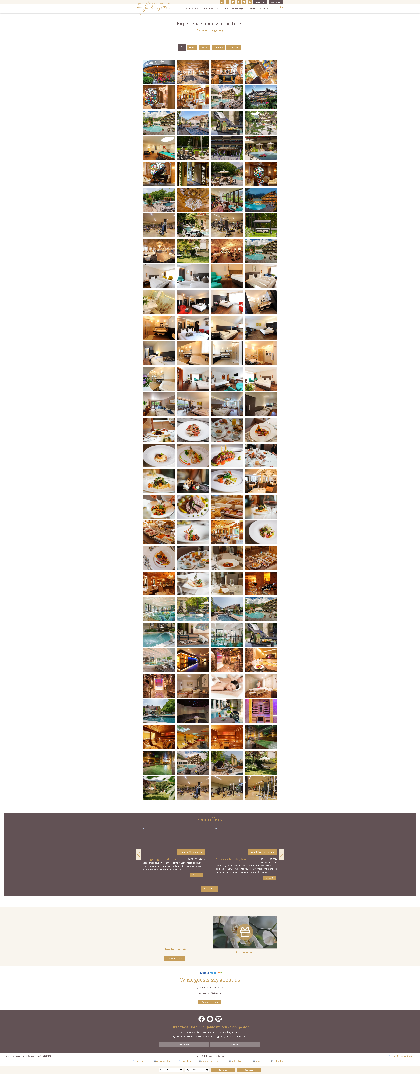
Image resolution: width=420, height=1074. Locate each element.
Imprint (199, 1056)
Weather (234, 1045)
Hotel (192, 48)
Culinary (218, 48)
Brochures (184, 1045)
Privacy (209, 1056)
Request (260, 2)
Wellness (233, 48)
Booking (276, 2)
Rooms (204, 48)
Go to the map (174, 959)
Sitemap (220, 1056)
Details (196, 875)
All (182, 47)
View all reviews (209, 1002)
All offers (209, 889)
